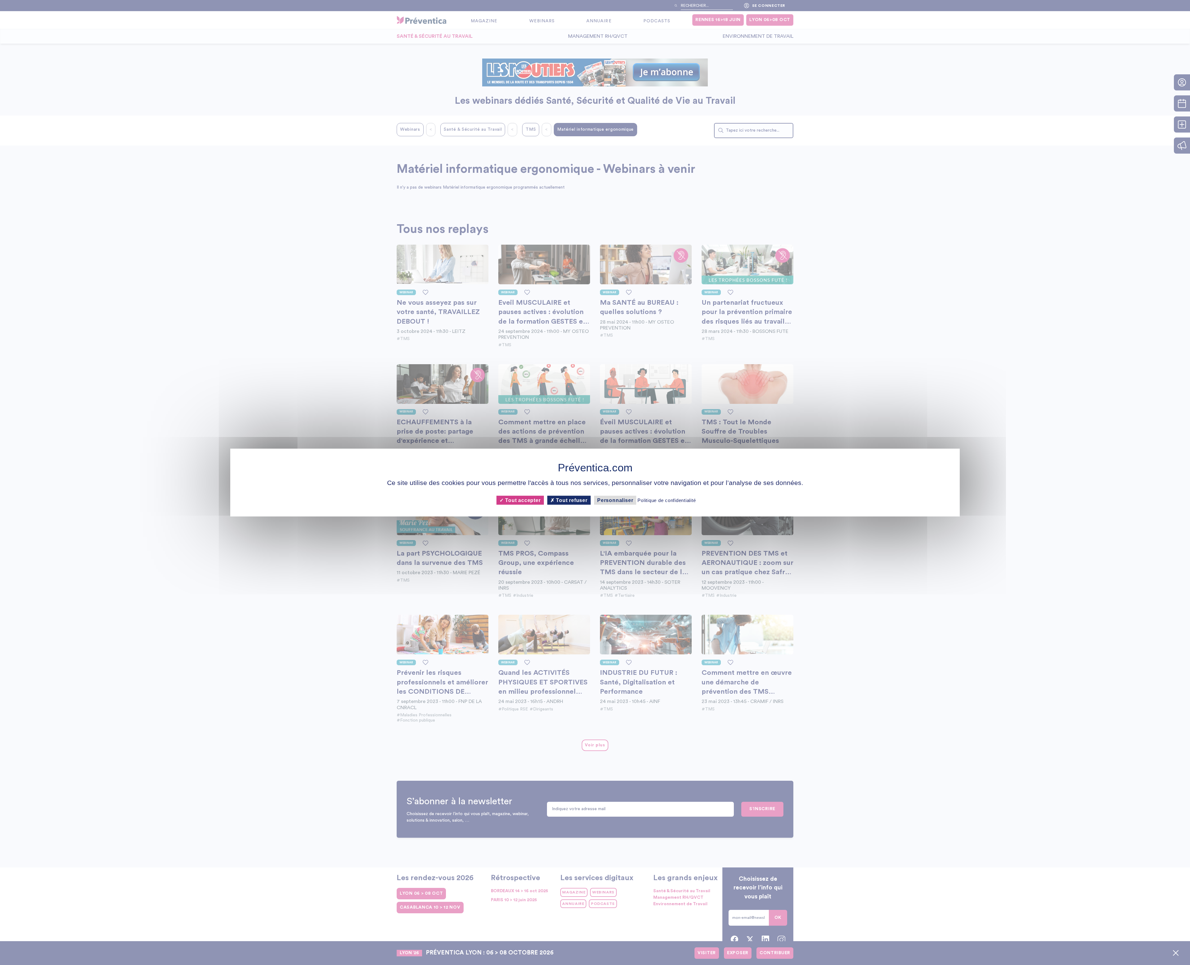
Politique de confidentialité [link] (666, 500)
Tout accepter (522, 500)
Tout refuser (571, 500)
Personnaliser (615, 500)
